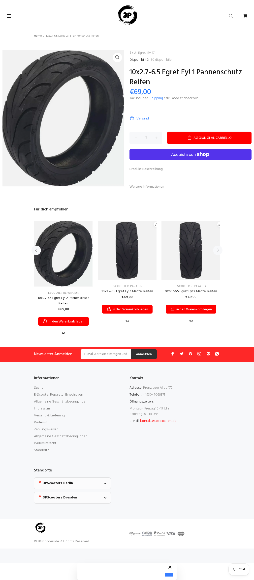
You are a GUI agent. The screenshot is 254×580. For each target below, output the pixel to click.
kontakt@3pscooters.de (158, 421)
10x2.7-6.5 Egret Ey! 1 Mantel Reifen (127, 291)
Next (217, 250)
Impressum (42, 408)
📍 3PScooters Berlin (55, 483)
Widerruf (40, 422)
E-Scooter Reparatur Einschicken (58, 395)
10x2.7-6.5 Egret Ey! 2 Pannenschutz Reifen (63, 300)
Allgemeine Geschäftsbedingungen (61, 402)
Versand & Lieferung (49, 415)
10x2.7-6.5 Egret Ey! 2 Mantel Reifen (191, 291)
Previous (36, 250)
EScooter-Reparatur (63, 292)
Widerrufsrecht (45, 443)
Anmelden (144, 354)
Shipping (156, 98)
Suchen (39, 388)
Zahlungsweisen (46, 429)
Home (38, 35)
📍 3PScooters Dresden (57, 497)
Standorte (41, 450)
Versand (142, 118)
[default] (169, 575)
